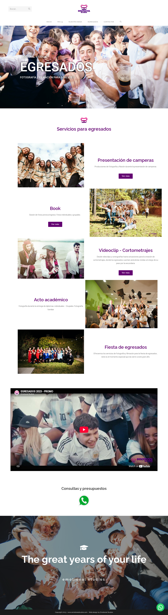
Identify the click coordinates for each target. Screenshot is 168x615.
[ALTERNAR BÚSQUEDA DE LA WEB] (120, 22)
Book (55, 208)
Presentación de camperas (126, 160)
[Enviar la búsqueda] (29, 9)
